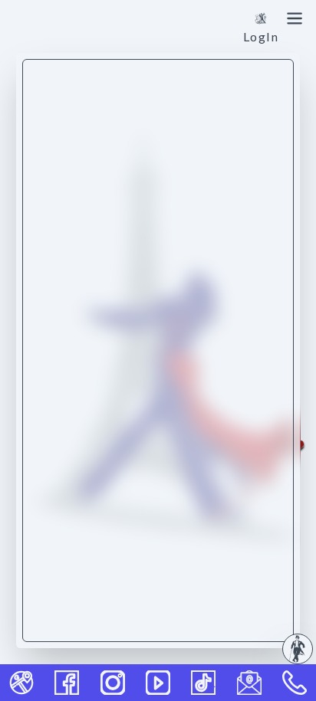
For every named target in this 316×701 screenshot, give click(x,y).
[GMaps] (21, 682)
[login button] (261, 18)
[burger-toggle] (294, 18)
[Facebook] (66, 682)
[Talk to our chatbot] (297, 649)
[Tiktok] (203, 682)
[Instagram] (112, 682)
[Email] (249, 682)
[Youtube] (158, 682)
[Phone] (294, 682)
